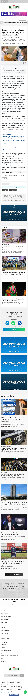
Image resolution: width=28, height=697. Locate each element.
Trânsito (4, 625)
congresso (14, 175)
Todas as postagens (14, 575)
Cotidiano (5, 614)
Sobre (3, 648)
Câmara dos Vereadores (8, 636)
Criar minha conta (13, 593)
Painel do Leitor (6, 650)
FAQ (3, 659)
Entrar (5, 1)
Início (4, 645)
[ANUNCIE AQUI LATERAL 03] (14, 363)
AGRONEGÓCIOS (6, 639)
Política (4, 611)
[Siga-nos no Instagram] (16, 605)
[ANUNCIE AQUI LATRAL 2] (14, 345)
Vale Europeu (5, 630)
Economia (5, 622)
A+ (25, 63)
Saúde (4, 628)
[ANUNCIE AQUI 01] (14, 213)
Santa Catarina (6, 617)
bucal (5, 178)
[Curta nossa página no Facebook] (12, 605)
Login (5, 190)
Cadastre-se (14, 190)
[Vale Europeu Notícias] (14, 7)
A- (20, 63)
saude (22, 175)
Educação (5, 619)
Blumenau (5, 633)
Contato (4, 661)
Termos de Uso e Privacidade (10, 656)
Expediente (5, 653)
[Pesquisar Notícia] (22, 675)
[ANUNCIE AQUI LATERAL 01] (14, 382)
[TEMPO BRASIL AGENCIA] (14, 14)
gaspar (5, 175)
